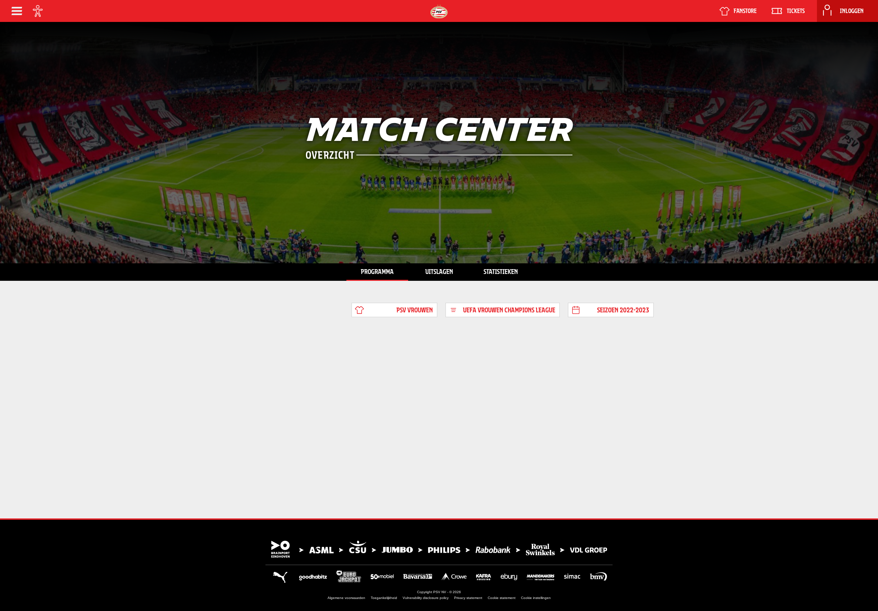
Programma (377, 271)
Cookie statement (501, 598)
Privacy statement (468, 598)
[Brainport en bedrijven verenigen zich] (439, 549)
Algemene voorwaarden (346, 598)
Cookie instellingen (536, 598)
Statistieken (501, 271)
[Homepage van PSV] (439, 11)
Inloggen (852, 11)
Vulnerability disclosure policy (426, 598)
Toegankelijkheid (384, 598)
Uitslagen (439, 271)
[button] (17, 11)
